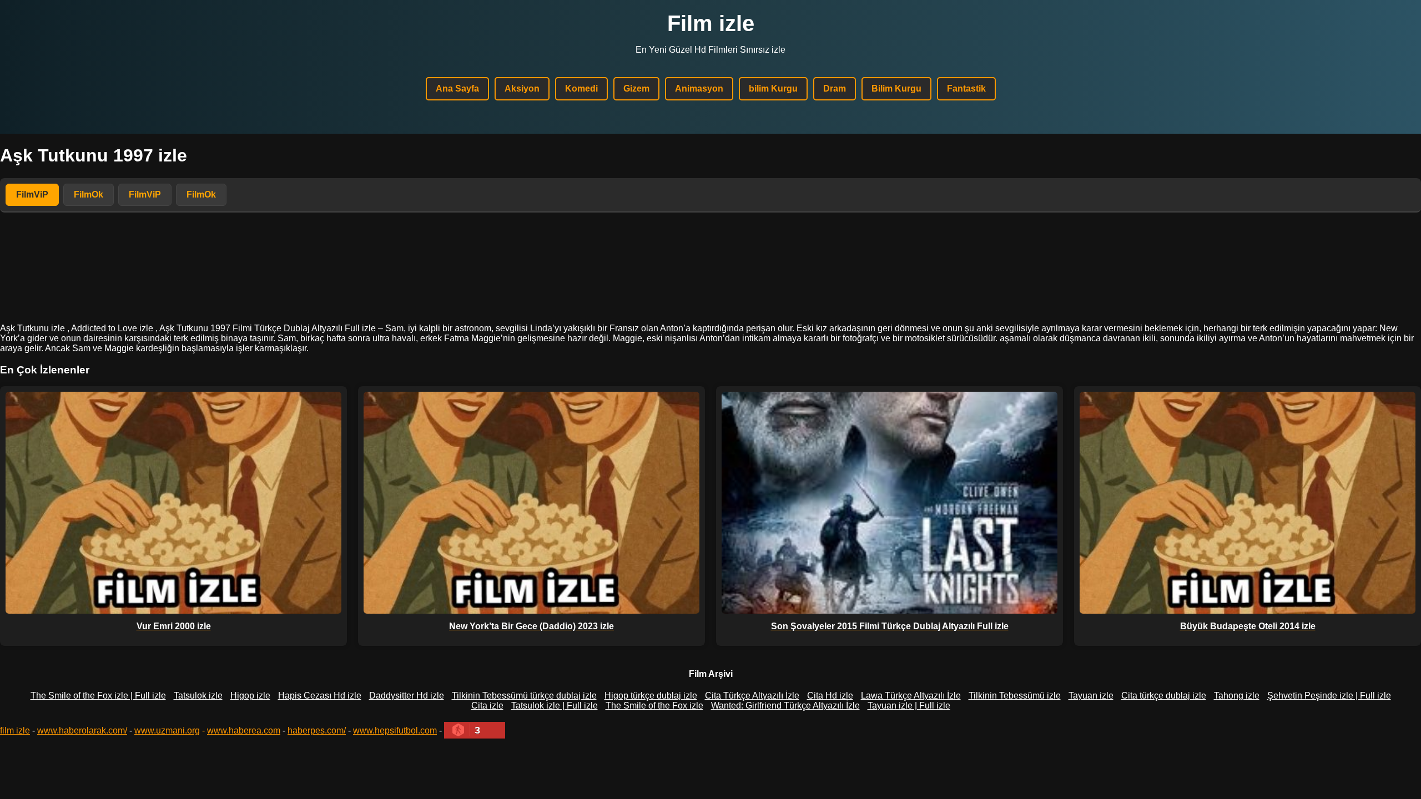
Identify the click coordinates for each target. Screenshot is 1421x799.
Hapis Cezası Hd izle (319, 695)
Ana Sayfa (457, 88)
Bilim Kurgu (896, 88)
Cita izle (487, 705)
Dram (834, 88)
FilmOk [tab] (88, 194)
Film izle (710, 23)
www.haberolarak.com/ (82, 730)
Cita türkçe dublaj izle (1163, 695)
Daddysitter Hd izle (406, 695)
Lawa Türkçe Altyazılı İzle (911, 695)
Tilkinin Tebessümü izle (1015, 695)
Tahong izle (1236, 695)
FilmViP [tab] (32, 194)
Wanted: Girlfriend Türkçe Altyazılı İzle (785, 705)
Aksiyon (522, 88)
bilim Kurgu (773, 88)
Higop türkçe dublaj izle (650, 695)
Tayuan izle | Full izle (909, 705)
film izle (15, 730)
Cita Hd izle (830, 695)
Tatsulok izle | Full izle (554, 705)
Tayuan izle (1091, 695)
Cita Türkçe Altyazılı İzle (752, 695)
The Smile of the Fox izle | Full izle (98, 695)
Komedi (581, 88)
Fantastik (966, 88)
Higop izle (250, 695)
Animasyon (699, 88)
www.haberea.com (243, 730)
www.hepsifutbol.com (395, 730)
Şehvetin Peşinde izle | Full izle (1329, 695)
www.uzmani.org (167, 730)
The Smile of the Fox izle (654, 705)
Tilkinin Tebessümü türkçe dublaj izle (524, 695)
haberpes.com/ (317, 730)
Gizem (636, 88)
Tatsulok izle (198, 695)
